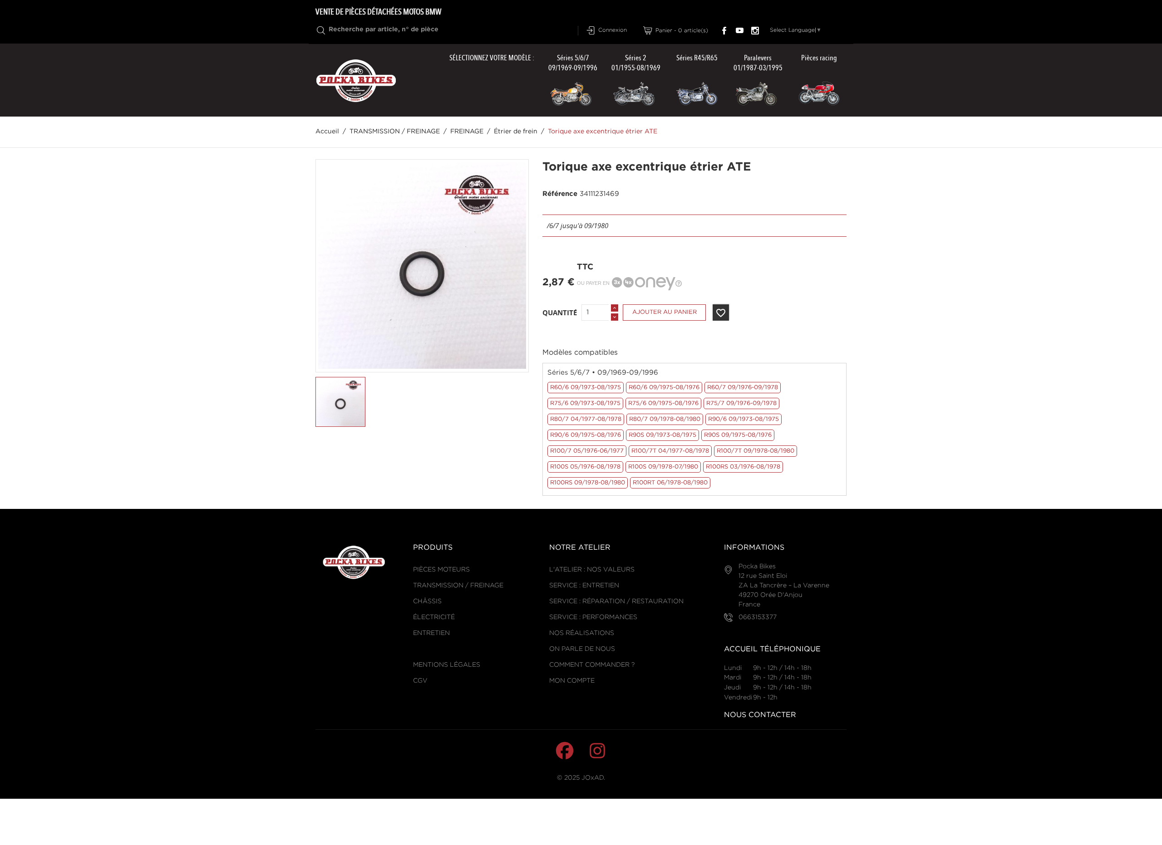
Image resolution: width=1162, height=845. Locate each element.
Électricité (434, 617)
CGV (420, 681)
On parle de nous (582, 649)
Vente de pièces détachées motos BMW (378, 12)
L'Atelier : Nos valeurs (592, 569)
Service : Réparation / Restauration (616, 601)
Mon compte (572, 681)
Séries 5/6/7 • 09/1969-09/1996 (602, 373)
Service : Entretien (584, 585)
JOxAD (592, 778)
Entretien (431, 633)
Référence (559, 194)
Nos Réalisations (581, 633)
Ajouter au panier (664, 312)
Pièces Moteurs (441, 569)
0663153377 (758, 617)
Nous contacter (760, 715)
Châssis (427, 601)
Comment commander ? (592, 665)
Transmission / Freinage (458, 585)
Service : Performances (593, 617)
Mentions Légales (446, 665)
